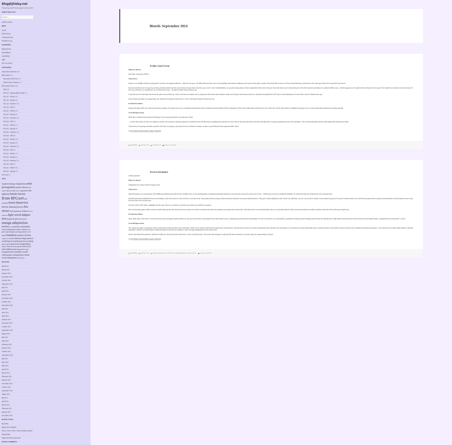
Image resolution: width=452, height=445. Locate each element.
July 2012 (5, 359)
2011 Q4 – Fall (7, 107)
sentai (11, 238)
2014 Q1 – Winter (9, 139)
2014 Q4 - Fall (145, 145)
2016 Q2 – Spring (9, 171)
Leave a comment (170, 145)
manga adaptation (15, 223)
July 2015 (5, 288)
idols (12, 211)
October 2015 (6, 280)
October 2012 (6, 351)
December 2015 (7, 277)
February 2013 (7, 344)
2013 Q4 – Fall (7, 136)
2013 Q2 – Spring (9, 129)
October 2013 (6, 327)
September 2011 (7, 391)
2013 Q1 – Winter (9, 125)
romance (11, 235)
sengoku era (5, 238)
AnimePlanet (6, 52)
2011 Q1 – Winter (9, 97)
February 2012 (7, 376)
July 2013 (5, 337)
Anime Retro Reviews (9, 72)
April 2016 (5, 266)
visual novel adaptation (15, 256)
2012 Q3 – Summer (9, 118)
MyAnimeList (6, 49)
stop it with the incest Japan (11, 246)
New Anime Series (8, 86)
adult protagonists (158, 253)
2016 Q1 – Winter (9, 168)
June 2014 (5, 312)
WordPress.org (7, 41)
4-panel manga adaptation (14, 183)
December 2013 (7, 323)
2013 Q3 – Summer (9, 132)
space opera (6, 244)
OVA (29, 229)
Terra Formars (159, 172)
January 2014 (6, 319)
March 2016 (6, 270)
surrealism (7, 249)
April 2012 (5, 369)
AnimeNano (6, 56)
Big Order (5, 424)
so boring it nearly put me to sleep (17, 241)
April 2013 (5, 341)
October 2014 (6, 302)
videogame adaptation (13, 254)
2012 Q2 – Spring (9, 114)
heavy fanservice (18, 202)
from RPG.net (13, 198)
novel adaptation (9, 229)
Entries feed (6, 34)
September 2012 (7, 355)
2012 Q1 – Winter (9, 111)
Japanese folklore (21, 211)
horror (21, 207)
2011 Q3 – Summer (9, 104)
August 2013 (6, 334)
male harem (22, 219)
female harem (17, 193)
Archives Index (7, 22)
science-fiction (23, 235)
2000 (4, 89)
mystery (16, 226)
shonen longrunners (24, 238)
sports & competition (20, 244)
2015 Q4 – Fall (7, 164)
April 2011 (5, 401)
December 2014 (7, 298)
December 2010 (7, 416)
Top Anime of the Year (10, 79)
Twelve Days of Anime (11, 82)
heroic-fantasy (9, 206)
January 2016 (6, 273)
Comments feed (7, 37)
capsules (23, 190)
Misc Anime (6, 75)
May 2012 (5, 366)
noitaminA (25, 226)
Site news (5, 175)
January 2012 (6, 380)
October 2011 (6, 387)
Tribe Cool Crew (160, 65)
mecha (5, 226)
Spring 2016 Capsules (9, 427)
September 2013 (7, 330)
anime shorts (22, 187)
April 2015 (5, 291)
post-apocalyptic (8, 232)
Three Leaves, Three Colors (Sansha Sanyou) (17, 431)
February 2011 (7, 408)
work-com (20, 258)
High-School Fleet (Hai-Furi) (11, 438)
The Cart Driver (7, 63)
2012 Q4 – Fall (7, 121)
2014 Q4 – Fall (7, 150)
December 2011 (7, 384)
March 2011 (6, 405)
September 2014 (7, 305)
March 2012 (6, 373)
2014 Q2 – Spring (9, 143)
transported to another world (15, 252)
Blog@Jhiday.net (15, 3)
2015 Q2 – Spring (9, 157)
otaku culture (21, 229)
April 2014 (5, 316)
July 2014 (5, 309)
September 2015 (7, 284)
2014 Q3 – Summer (9, 146)
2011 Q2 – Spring (9, 100)
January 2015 (6, 295)
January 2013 (6, 348)
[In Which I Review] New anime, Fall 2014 (146, 131)
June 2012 (5, 362)
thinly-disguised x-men (20, 249)
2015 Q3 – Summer (9, 161)
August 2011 (6, 394)
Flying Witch (6, 434)
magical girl (12, 219)
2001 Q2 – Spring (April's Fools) (13, 93)
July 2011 (5, 398)
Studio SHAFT (26, 246)
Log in (4, 30)
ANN (3, 60)
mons (11, 227)
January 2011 (6, 412)
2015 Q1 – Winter (9, 153)
